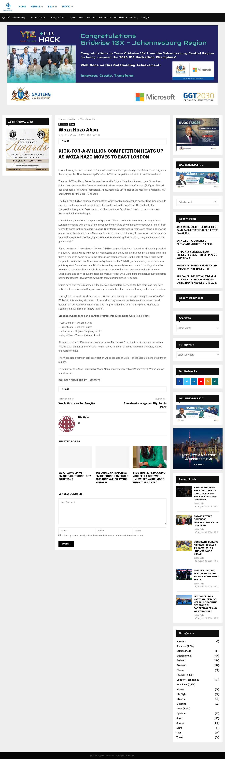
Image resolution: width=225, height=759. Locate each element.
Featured (181, 665)
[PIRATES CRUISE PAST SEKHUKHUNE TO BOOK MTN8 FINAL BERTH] (184, 574)
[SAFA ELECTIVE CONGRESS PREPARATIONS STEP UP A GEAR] (184, 520)
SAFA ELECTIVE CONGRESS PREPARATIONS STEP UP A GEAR (206, 521)
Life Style (181, 694)
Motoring (134, 17)
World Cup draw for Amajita (76, 403)
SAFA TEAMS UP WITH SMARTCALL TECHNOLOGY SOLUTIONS (74, 476)
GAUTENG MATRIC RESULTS (191, 402)
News (81, 17)
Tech (51, 6)
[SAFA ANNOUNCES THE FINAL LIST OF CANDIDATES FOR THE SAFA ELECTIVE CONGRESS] (184, 491)
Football (180, 675)
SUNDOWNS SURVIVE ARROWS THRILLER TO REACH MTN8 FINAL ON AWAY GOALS (196, 254)
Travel (66, 6)
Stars (179, 728)
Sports (73, 17)
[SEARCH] (215, 202)
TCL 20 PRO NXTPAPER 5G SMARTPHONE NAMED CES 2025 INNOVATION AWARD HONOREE (112, 477)
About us (181, 641)
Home (22, 6)
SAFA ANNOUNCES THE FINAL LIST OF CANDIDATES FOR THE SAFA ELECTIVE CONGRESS (197, 230)
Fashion (180, 660)
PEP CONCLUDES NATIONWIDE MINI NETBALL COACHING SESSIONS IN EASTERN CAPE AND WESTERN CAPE (196, 279)
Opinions (123, 17)
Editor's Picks (183, 651)
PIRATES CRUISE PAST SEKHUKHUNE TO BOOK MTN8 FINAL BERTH (206, 575)
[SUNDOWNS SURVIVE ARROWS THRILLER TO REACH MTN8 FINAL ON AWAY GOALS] (184, 546)
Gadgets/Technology (187, 679)
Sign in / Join (59, 17)
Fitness (35, 6)
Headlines (91, 17)
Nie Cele (65, 135)
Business (103, 17)
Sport (179, 718)
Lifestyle (145, 17)
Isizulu (113, 17)
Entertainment (183, 655)
